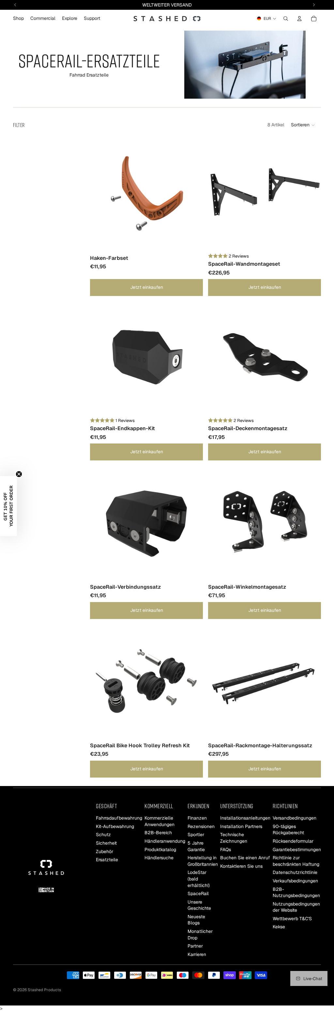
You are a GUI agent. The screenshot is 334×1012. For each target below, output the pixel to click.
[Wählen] (193, 240)
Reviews (240, 256)
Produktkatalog (160, 849)
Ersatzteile (107, 860)
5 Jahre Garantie (196, 846)
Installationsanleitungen (245, 818)
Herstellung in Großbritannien (203, 861)
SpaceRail (198, 893)
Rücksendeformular (293, 841)
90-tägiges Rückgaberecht (288, 829)
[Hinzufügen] (193, 405)
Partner (195, 946)
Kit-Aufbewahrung (115, 826)
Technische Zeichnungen (233, 838)
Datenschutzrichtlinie (295, 872)
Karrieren (197, 954)
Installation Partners (241, 826)
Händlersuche (159, 858)
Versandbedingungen (294, 818)
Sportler (196, 835)
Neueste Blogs (196, 920)
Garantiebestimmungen (297, 849)
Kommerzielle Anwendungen (159, 821)
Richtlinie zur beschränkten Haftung (296, 861)
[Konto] (299, 18)
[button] (303, 125)
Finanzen (197, 818)
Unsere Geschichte (199, 905)
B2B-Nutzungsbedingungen (296, 892)
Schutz (103, 835)
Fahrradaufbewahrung (119, 818)
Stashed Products (44, 989)
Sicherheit (106, 843)
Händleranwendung (164, 841)
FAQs (225, 849)
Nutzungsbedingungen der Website (296, 907)
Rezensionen (201, 826)
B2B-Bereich (158, 833)
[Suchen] (286, 18)
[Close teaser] (19, 474)
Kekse (279, 927)
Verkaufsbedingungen (295, 881)
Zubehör (104, 851)
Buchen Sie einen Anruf (245, 858)
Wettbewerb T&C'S (292, 918)
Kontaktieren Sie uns (241, 866)
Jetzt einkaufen (146, 287)
